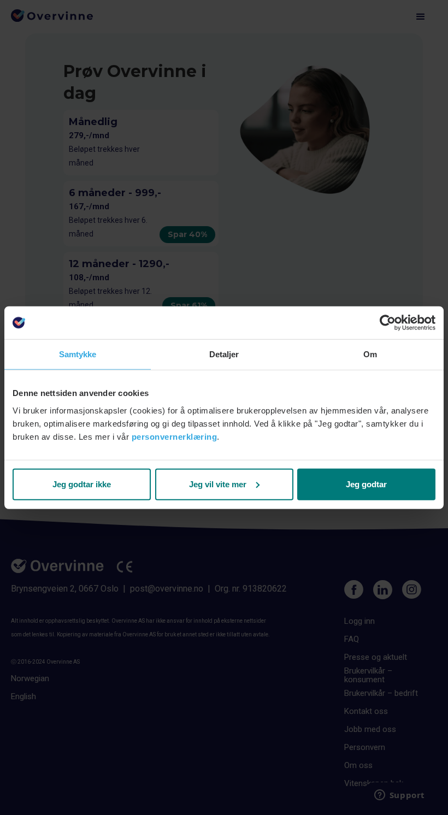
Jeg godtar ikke (81, 483)
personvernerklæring (174, 436)
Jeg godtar (366, 483)
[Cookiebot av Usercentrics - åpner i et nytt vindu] (387, 323)
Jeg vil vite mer (217, 483)
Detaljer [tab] (224, 354)
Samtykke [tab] (78, 354)
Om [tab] (370, 354)
